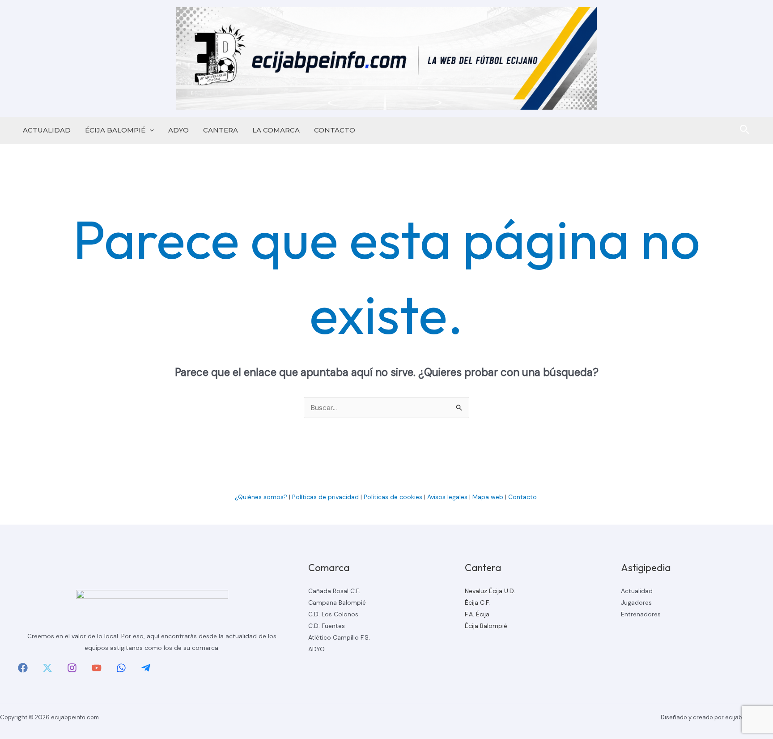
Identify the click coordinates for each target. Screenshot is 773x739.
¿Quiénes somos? (261, 497)
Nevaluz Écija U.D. (490, 591)
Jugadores (636, 602)
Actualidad (637, 591)
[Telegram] (146, 668)
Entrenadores (641, 614)
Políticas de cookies (393, 497)
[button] (149, 130)
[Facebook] (23, 668)
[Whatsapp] (121, 668)
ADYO (178, 130)
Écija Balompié (486, 626)
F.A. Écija (477, 614)
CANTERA (220, 130)
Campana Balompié (337, 602)
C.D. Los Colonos (333, 614)
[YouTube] (97, 668)
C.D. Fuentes (326, 626)
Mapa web (487, 497)
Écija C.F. (477, 602)
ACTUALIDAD (47, 130)
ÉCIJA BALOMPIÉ (115, 130)
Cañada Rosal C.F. (334, 591)
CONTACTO (334, 130)
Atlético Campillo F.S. (339, 637)
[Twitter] (47, 668)
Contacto (523, 497)
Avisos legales (447, 497)
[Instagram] (72, 668)
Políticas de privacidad (325, 497)
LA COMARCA (276, 130)
